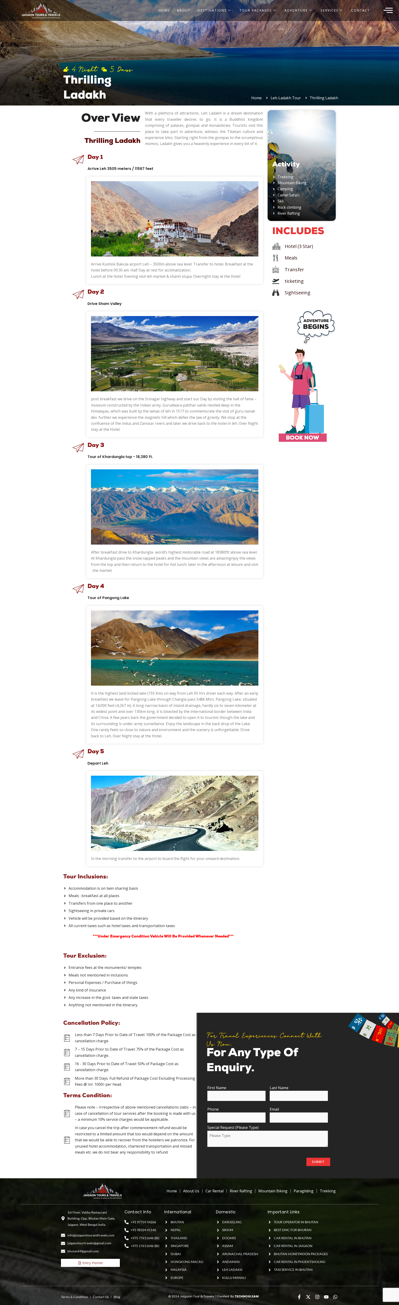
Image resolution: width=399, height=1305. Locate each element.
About (183, 10)
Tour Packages (255, 10)
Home (164, 10)
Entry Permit (92, 1262)
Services (329, 10)
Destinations (212, 10)
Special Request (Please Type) (233, 1127)
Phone (213, 1109)
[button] (388, 10)
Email (274, 1109)
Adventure (296, 10)
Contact (360, 10)
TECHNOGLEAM (247, 1296)
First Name (216, 1087)
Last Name (279, 1087)
